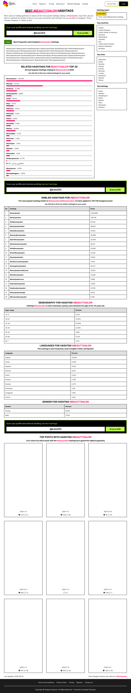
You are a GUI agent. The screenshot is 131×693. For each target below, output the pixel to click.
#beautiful (10, 123)
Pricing (51, 4)
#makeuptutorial (12, 158)
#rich (100, 103)
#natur (100, 98)
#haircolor (10, 138)
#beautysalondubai (17, 226)
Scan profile (82, 33)
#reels (100, 91)
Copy (8, 42)
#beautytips (10, 133)
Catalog (85, 4)
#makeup (9, 89)
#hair (8, 104)
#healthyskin (103, 96)
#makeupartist (11, 94)
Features (79, 682)
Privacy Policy (61, 682)
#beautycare (11, 168)
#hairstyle (10, 114)
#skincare (10, 109)
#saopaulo (102, 105)
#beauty (9, 84)
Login (124, 4)
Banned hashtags (74, 4)
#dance (101, 100)
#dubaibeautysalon (17, 231)
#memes (101, 107)
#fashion (9, 148)
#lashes (9, 128)
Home (35, 4)
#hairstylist (10, 153)
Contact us (89, 682)
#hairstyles (10, 143)
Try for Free (111, 4)
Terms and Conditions (46, 682)
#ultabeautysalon (16, 222)
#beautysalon (11, 79)
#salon (8, 118)
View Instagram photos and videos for (107, 676)
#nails (8, 99)
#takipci (101, 93)
